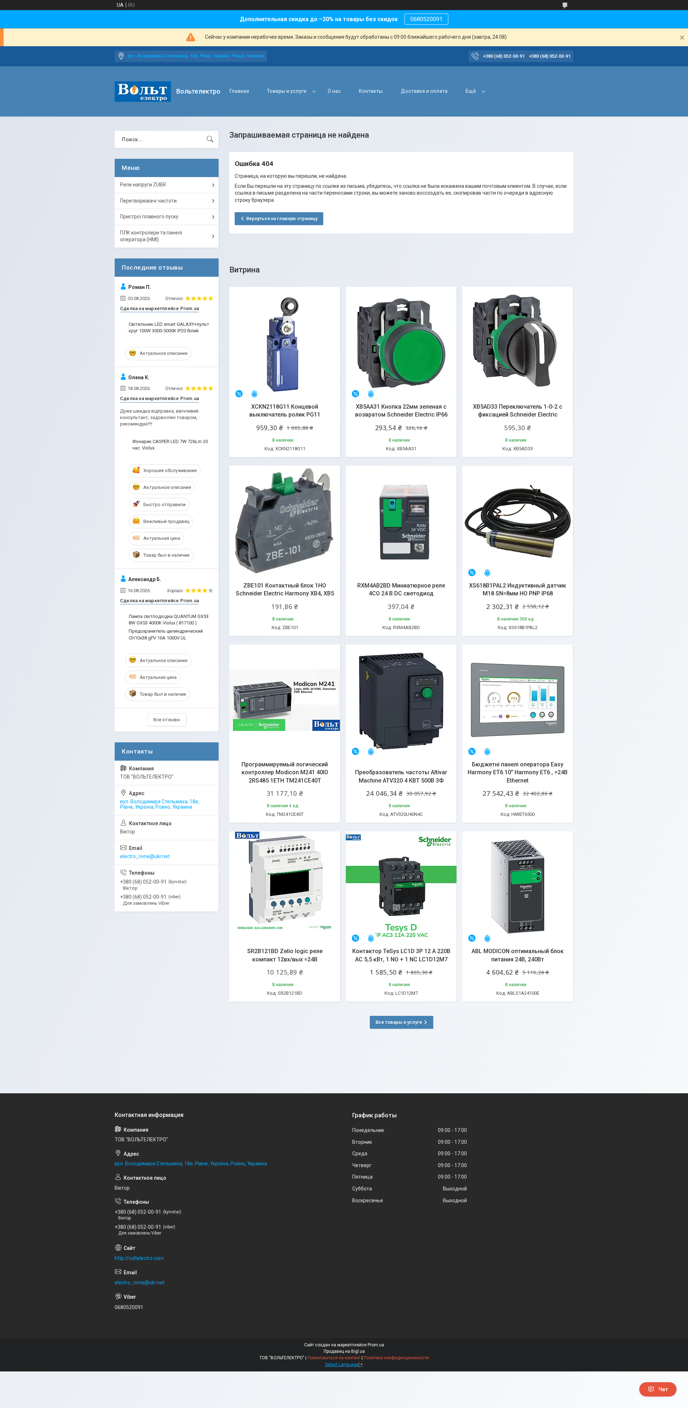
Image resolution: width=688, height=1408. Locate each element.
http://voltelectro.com (139, 1258)
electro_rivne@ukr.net (145, 856)
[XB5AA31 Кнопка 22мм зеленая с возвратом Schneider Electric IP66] (401, 342)
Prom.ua (376, 1344)
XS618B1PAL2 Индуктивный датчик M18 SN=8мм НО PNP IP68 (517, 589)
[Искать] (210, 139)
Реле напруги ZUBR (143, 184)
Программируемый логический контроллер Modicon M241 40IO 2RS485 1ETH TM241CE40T (285, 772)
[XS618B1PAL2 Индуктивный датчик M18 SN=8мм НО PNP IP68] (517, 521)
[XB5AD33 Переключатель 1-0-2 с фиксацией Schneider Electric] (517, 342)
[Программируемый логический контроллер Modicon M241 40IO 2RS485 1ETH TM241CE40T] (284, 699)
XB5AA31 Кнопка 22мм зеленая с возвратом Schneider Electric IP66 (401, 410)
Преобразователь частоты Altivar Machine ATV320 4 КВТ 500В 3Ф (401, 776)
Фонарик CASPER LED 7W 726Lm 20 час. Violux (170, 445)
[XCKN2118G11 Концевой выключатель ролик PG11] (284, 342)
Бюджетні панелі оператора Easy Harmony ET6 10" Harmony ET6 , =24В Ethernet (518, 772)
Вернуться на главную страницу (281, 218)
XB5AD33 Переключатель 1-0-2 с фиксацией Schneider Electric (517, 410)
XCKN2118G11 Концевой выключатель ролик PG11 (284, 410)
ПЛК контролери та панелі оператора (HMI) (151, 236)
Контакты (371, 91)
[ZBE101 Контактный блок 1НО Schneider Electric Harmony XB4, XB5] (284, 521)
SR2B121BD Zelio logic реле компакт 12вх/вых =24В (284, 955)
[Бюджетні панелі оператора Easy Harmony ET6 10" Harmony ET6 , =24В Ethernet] (517, 699)
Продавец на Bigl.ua (344, 1351)
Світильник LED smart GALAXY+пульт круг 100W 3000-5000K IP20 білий (169, 327)
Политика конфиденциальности (396, 1357)
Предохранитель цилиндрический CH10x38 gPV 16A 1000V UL (166, 634)
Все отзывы (166, 719)
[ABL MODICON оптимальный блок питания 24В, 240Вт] (517, 886)
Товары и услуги (286, 91)
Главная (239, 91)
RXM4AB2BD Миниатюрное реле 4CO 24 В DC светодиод (401, 589)
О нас (334, 91)
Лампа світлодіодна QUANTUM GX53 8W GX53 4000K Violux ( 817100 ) (169, 619)
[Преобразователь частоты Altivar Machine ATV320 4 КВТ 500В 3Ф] (401, 699)
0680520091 (426, 19)
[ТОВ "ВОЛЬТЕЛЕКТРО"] (143, 91)
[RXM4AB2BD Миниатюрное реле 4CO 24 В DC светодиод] (401, 521)
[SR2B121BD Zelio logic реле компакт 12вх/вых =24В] (284, 886)
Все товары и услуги (399, 1022)
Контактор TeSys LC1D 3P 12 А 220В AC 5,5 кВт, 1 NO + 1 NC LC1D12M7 (401, 955)
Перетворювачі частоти (148, 201)
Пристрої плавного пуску (149, 216)
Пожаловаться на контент (333, 1357)
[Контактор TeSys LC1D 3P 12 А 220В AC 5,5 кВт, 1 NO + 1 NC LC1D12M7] (401, 886)
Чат (663, 1389)
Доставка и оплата (424, 91)
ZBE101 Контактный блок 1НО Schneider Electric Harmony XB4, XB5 (285, 589)
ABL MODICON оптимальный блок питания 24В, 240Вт (518, 955)
